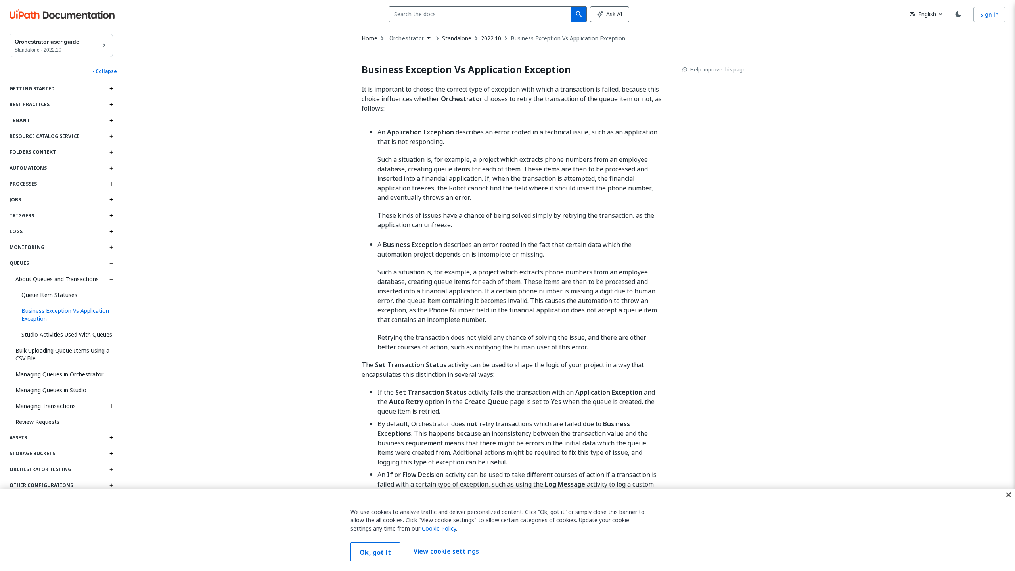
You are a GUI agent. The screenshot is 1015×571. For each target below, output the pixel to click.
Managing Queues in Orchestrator (59, 374)
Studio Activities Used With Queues (66, 334)
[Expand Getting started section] (111, 88)
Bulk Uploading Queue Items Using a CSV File (62, 354)
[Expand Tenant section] (111, 120)
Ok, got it (375, 552)
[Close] (1008, 494)
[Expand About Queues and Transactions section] (111, 279)
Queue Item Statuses (49, 295)
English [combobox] (923, 14)
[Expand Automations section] (111, 168)
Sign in (989, 14)
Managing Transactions (45, 406)
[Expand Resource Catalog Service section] (111, 136)
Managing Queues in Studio (50, 390)
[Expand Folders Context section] (111, 152)
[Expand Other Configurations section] (111, 485)
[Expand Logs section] (111, 231)
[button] (64, 315)
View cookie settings (446, 551)
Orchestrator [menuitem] (406, 38)
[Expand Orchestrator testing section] (111, 469)
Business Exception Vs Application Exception (568, 38)
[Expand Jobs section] (111, 199)
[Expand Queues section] (111, 263)
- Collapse (104, 71)
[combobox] (481, 14)
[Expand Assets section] (111, 437)
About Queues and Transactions (57, 279)
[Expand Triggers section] (111, 215)
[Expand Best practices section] (111, 104)
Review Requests (37, 422)
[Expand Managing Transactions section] (111, 406)
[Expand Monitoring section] (111, 247)
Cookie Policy (439, 528)
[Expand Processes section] (111, 184)
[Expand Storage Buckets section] (111, 453)
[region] (507, 530)
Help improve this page (718, 69)
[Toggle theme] (958, 14)
